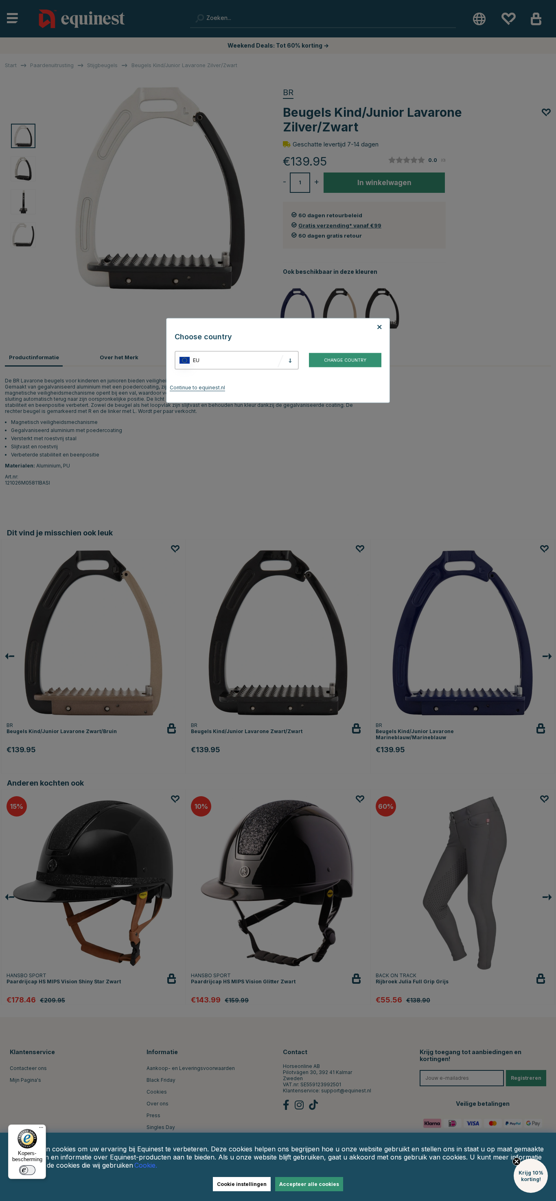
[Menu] (41, 1129)
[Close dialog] (474, 506)
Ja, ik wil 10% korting (380, 630)
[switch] (27, 1170)
